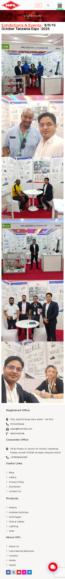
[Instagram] (24, 572)
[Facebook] (8, 572)
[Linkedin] (29, 572)
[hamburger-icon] (38, 5)
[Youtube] (19, 572)
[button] (48, 5)
